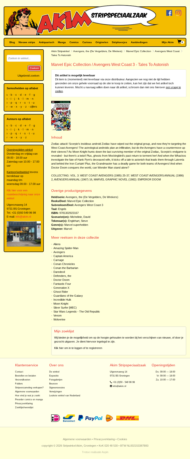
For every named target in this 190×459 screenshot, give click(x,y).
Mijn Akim (168, 42)
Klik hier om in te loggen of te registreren (78, 347)
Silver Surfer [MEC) (65, 307)
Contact (19, 372)
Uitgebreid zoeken (28, 75)
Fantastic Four (62, 283)
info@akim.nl (23, 216)
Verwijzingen (55, 391)
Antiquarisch (46, 42)
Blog (12, 42)
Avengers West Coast (167, 51)
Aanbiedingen (139, 42)
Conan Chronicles (64, 263)
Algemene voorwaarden (27, 391)
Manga (62, 42)
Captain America (63, 256)
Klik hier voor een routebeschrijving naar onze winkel (23, 194)
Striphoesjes (119, 42)
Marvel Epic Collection (138, 51)
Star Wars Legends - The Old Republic (76, 311)
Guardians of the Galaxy (68, 295)
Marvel (68, 228)
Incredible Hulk (62, 299)
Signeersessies (57, 387)
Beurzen (53, 383)
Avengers (59, 252)
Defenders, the (62, 275)
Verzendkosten (22, 379)
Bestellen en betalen (25, 375)
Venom (57, 315)
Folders (19, 383)
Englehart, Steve (78, 220)
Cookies (122, 439)
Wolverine (59, 319)
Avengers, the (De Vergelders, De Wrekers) (97, 51)
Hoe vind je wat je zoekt (27, 395)
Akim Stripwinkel (60, 51)
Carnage (58, 259)
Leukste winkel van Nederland (64, 395)
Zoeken (34, 68)
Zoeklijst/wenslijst (24, 407)
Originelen (101, 42)
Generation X (61, 287)
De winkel (54, 372)
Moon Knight (60, 303)
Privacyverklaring (24, 403)
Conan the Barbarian (65, 267)
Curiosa (87, 42)
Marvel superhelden (76, 224)
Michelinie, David (80, 216)
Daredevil (59, 271)
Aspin (105, 452)
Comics (74, 42)
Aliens (57, 244)
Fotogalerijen (55, 379)
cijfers (34, 106)
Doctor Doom (61, 279)
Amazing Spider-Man (65, 248)
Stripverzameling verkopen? (29, 387)
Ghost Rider (60, 291)
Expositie (54, 375)
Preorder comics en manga (29, 399)
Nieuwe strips (27, 42)
